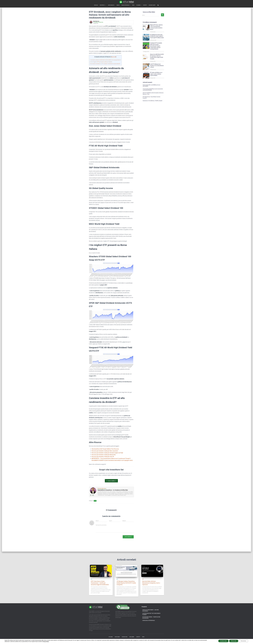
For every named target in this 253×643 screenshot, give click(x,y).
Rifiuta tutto (233, 641)
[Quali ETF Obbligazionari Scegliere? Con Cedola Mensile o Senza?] (146, 66)
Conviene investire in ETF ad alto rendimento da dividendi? (105, 63)
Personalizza (243, 641)
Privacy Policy (46, 641)
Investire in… (102, 5)
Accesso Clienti (152, 5)
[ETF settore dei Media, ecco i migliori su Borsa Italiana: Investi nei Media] (146, 75)
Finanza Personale (125, 5)
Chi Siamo (138, 5)
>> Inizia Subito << (111, 481)
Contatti (145, 5)
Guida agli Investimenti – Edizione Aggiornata (150, 610)
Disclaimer (131, 636)
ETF (95, 500)
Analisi (118, 5)
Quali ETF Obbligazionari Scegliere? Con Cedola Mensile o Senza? (157, 66)
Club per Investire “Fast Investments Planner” (151, 614)
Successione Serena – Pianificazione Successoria (151, 617)
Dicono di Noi (124, 636)
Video (133, 5)
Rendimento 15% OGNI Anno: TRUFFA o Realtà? (152, 100)
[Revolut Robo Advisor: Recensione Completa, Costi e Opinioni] (152, 570)
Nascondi (113, 56)
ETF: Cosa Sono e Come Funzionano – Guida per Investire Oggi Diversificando (100, 582)
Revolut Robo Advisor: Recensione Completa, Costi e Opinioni (151, 582)
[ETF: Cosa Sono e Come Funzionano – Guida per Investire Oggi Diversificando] (101, 570)
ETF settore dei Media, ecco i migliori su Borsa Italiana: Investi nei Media (156, 74)
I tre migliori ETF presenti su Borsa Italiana (101, 61)
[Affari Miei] (126, 2)
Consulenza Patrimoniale (148, 620)
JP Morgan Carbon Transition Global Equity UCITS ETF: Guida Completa (126, 582)
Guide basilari (111, 5)
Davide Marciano (102, 488)
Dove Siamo (117, 636)
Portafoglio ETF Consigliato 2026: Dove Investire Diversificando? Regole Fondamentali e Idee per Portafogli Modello (156, 46)
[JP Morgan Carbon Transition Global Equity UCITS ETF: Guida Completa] (126, 570)
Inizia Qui (96, 5)
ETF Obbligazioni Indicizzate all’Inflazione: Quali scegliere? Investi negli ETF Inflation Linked (157, 36)
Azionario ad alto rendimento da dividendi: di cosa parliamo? (105, 60)
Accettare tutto (223, 641)
